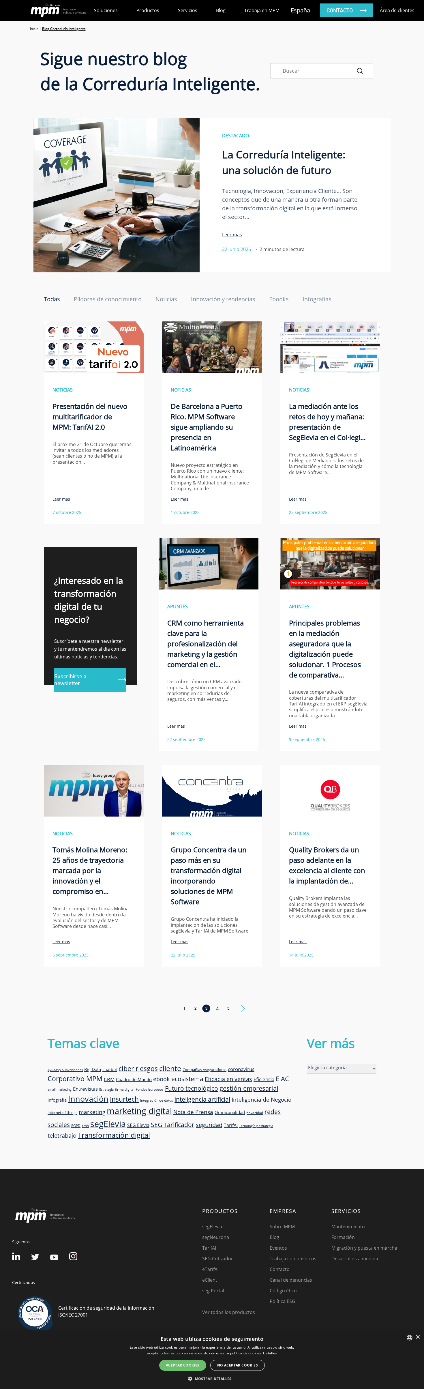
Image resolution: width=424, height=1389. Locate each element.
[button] (212, 1378)
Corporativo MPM (75, 1078)
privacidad (254, 1112)
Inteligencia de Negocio (261, 1099)
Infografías (317, 299)
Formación (343, 1237)
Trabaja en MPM (261, 10)
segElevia (108, 1123)
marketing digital (139, 1111)
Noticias (166, 299)
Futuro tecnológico (191, 1088)
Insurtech (124, 1099)
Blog (221, 10)
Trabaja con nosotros (293, 1258)
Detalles (270, 1353)
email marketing (60, 1089)
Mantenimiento (348, 1226)
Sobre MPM (282, 1226)
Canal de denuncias (291, 1280)
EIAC (282, 1078)
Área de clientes (397, 10)
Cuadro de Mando (134, 1079)
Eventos (278, 1248)
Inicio (34, 28)
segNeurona (215, 1237)
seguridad (209, 1125)
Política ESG (282, 1301)
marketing (92, 1112)
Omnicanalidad (230, 1112)
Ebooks (279, 299)
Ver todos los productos (228, 1312)
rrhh (85, 1125)
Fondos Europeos (150, 1089)
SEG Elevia (138, 1125)
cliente (170, 1068)
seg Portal (213, 1290)
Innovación (88, 1098)
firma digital (124, 1089)
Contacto (280, 1269)
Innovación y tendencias (223, 299)
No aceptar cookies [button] (237, 1365)
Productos (147, 10)
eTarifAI (210, 1269)
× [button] (417, 1337)
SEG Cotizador (217, 1258)
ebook (161, 1079)
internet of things (62, 1112)
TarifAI (231, 1125)
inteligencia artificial (202, 1099)
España (300, 10)
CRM (109, 1079)
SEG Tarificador (172, 1125)
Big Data (92, 1069)
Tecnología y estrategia (256, 1126)
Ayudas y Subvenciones (65, 1070)
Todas (52, 299)
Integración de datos (156, 1100)
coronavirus (241, 1069)
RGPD (75, 1125)
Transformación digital (114, 1135)
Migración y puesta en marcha (364, 1248)
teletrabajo (62, 1135)
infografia (57, 1100)
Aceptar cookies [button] (183, 1365)
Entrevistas (85, 1088)
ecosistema (187, 1078)
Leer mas (232, 234)
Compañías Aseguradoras (204, 1069)
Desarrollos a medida (354, 1258)
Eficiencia (264, 1079)
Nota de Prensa (193, 1112)
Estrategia (106, 1089)
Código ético (283, 1290)
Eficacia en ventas (228, 1079)
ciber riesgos (138, 1068)
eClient (209, 1280)
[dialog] (212, 1359)
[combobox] (409, 1338)
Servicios (187, 10)
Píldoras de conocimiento (108, 299)
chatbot (109, 1069)
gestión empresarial (248, 1088)
